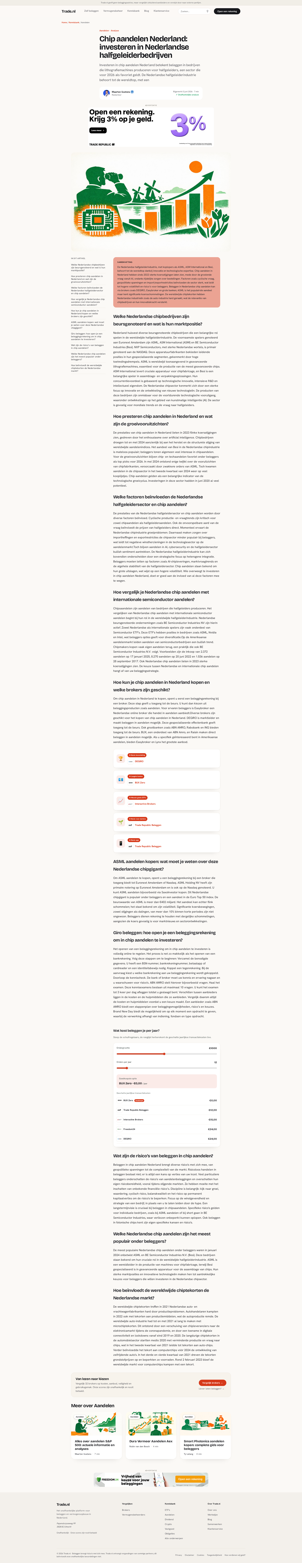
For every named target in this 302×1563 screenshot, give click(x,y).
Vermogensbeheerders (133, 1514)
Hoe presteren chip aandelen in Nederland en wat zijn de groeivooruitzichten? (87, 279)
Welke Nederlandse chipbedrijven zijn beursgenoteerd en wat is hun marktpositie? (88, 267)
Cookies (200, 1555)
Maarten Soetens (121, 91)
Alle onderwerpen (174, 1538)
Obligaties (170, 1533)
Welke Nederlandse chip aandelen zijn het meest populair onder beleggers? (88, 356)
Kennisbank (133, 10)
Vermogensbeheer (113, 10)
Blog (146, 10)
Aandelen (169, 1514)
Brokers (126, 1510)
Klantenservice (161, 10)
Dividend (169, 1519)
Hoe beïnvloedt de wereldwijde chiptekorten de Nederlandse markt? (86, 368)
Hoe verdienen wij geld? (235, 1555)
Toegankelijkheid (214, 1555)
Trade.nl (68, 11)
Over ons (212, 1510)
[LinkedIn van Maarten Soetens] (106, 93)
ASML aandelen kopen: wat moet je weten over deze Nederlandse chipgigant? (87, 325)
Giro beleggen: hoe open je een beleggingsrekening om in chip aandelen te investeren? (86, 336)
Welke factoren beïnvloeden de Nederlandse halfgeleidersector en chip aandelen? (87, 290)
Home (64, 22)
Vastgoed (169, 1528)
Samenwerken (215, 1524)
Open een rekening (227, 11)
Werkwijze (213, 1514)
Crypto (168, 1524)
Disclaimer (189, 1555)
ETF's (167, 1510)
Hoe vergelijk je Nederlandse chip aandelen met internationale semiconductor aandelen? (88, 302)
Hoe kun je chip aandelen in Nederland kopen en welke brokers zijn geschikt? (85, 313)
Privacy (178, 1555)
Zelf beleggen (91, 10)
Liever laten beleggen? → (211, 1388)
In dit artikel (78, 258)
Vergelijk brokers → (212, 1382)
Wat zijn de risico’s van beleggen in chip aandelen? (87, 346)
